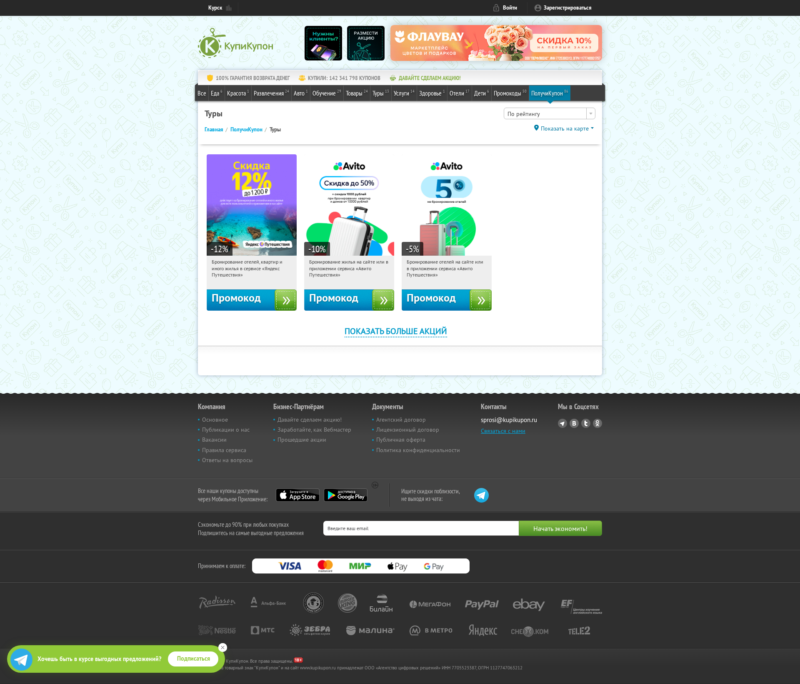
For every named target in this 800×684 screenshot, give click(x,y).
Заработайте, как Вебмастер (314, 429)
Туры (380, 92)
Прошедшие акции (302, 439)
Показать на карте (565, 128)
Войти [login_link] (510, 7)
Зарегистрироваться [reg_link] (568, 7)
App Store (298, 495)
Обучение (326, 92)
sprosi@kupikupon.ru (509, 420)
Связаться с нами (503, 431)
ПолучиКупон (549, 92)
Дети (481, 92)
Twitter (585, 423)
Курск (215, 7)
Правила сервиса (224, 450)
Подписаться (193, 658)
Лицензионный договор (407, 429)
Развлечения (271, 92)
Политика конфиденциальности (418, 450)
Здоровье (432, 92)
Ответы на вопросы (227, 460)
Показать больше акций (396, 331)
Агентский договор (401, 419)
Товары (357, 92)
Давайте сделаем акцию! (310, 419)
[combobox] (549, 113)
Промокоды (510, 92)
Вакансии (214, 439)
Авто (301, 92)
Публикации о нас (226, 429)
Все (202, 93)
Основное (215, 419)
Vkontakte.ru (574, 423)
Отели (460, 92)
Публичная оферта (400, 439)
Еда (216, 92)
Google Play (346, 495)
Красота (238, 92)
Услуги (404, 92)
